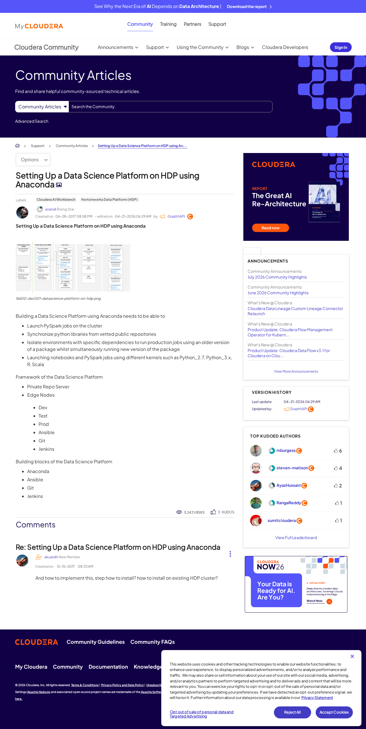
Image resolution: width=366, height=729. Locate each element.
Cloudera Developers (285, 47)
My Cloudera (31, 666)
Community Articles (72, 146)
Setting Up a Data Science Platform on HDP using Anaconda (108, 179)
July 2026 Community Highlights (277, 276)
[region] (261, 688)
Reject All (292, 712)
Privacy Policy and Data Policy (122, 685)
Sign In (341, 47)
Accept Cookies (334, 712)
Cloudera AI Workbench (56, 199)
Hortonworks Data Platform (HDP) (109, 199)
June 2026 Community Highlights (278, 292)
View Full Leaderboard (296, 537)
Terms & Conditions (85, 685)
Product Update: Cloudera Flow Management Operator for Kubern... (290, 332)
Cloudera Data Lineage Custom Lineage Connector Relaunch (295, 311)
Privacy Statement (317, 697)
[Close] (352, 656)
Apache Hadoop (38, 692)
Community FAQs (152, 641)
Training (168, 24)
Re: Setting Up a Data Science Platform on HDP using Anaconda (118, 547)
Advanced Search (31, 121)
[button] (73, 267)
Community (140, 24)
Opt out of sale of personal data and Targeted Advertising (202, 714)
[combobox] (170, 106)
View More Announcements (296, 371)
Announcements (115, 47)
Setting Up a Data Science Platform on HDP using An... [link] (142, 146)
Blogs (242, 47)
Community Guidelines (96, 641)
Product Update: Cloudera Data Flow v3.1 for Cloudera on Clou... (289, 353)
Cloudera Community (46, 47)
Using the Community (200, 47)
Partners (192, 24)
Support (217, 24)
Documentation (108, 666)
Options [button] (30, 159)
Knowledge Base (155, 666)
